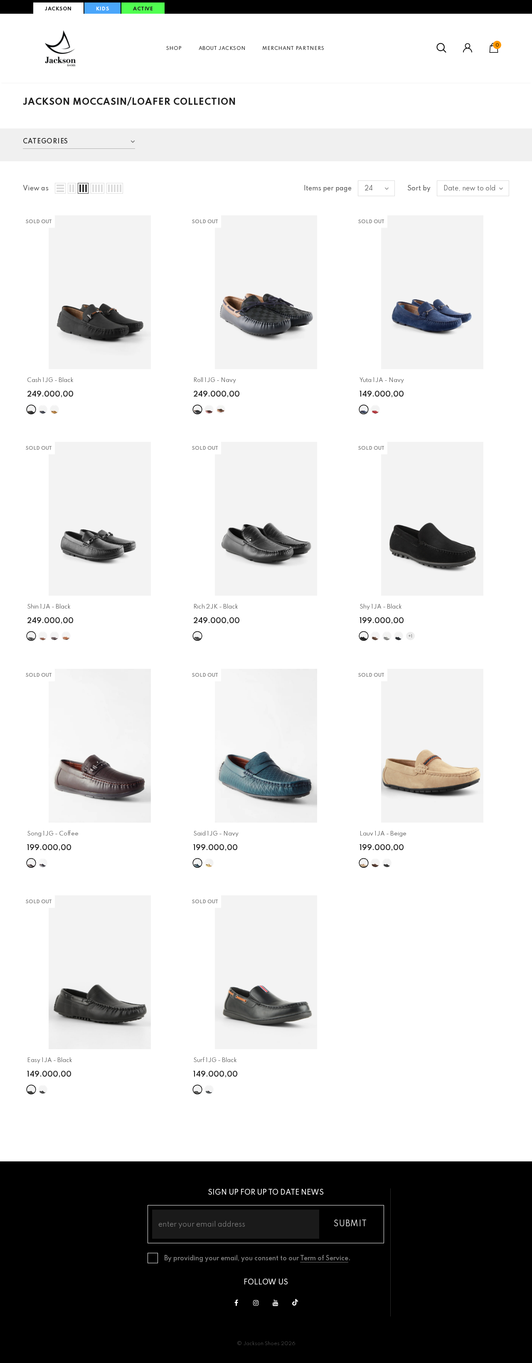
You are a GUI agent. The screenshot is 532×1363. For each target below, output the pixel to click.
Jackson (58, 9)
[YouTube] (275, 1302)
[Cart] (494, 51)
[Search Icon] (441, 48)
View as (36, 188)
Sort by (419, 188)
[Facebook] (236, 1302)
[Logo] (60, 48)
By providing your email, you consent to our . (257, 1258)
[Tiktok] (295, 1302)
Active (143, 9)
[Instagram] (256, 1302)
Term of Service (324, 1258)
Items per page (328, 188)
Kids (102, 9)
